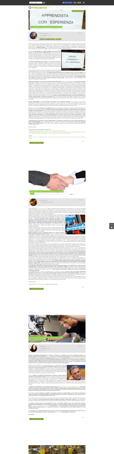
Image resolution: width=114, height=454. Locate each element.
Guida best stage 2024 (77, 10)
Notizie (48, 348)
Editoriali (49, 35)
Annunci (63, 7)
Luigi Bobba (58, 357)
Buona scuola (58, 411)
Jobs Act (48, 356)
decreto (74, 208)
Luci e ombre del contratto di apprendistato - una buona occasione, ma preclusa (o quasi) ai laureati (50, 133)
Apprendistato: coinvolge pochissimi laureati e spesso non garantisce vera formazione (47, 130)
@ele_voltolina (42, 37)
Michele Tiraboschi (75, 247)
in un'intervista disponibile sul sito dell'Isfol (41, 405)
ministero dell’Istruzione (42, 208)
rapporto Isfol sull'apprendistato (77, 357)
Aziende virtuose (69, 7)
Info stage (76, 7)
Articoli (50, 7)
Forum (57, 7)
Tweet (80, 33)
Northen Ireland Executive (38, 284)
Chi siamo (82, 7)
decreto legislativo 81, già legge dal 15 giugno (70, 386)
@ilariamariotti (42, 350)
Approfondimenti (50, 202)
